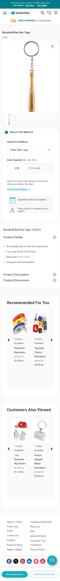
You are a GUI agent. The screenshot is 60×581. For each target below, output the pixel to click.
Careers (11, 540)
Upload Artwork (38, 536)
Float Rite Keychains (19, 350)
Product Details (13, 237)
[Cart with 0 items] (55, 13)
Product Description (16, 274)
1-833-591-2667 (49, 13)
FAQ (32, 531)
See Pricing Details (18, 189)
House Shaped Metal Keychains (40, 461)
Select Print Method (17, 142)
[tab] (30, 237)
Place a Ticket (14, 522)
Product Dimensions (16, 280)
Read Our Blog (14, 545)
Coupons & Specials (41, 522)
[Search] (42, 12)
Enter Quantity (22, 160)
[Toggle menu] (4, 13)
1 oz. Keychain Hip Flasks (20, 459)
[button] (9, 340)
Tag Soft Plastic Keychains (40, 352)
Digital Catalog (14, 549)
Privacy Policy (37, 549)
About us (35, 526)
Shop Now (29, 5)
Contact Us (13, 535)
